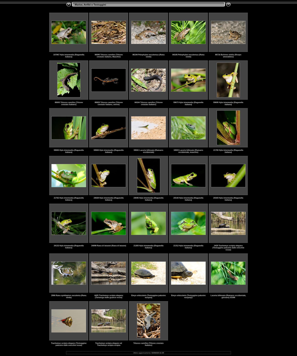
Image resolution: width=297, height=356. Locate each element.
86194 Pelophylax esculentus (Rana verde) (148, 56)
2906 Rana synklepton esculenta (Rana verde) (68, 296)
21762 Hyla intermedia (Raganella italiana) (69, 199)
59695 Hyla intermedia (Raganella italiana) (228, 103)
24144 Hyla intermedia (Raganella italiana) (188, 199)
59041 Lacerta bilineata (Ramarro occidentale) (148, 151)
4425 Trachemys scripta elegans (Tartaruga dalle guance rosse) (108, 296)
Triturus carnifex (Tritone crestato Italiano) (148, 344)
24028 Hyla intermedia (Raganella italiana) (109, 199)
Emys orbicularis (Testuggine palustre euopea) (148, 296)
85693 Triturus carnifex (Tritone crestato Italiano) (69, 103)
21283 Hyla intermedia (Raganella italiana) (148, 247)
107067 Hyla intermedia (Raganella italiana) (68, 56)
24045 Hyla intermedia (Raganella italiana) (148, 199)
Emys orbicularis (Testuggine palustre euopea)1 (188, 296)
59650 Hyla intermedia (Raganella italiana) (69, 151)
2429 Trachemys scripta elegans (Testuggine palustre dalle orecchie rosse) (228, 248)
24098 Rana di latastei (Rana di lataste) (108, 246)
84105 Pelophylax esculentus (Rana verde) (188, 56)
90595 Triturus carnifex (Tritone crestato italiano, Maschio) (109, 56)
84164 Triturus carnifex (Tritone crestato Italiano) (149, 103)
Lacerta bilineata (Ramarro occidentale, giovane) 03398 (228, 296)
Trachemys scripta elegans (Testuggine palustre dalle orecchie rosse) (68, 344)
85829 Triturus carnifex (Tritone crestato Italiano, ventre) (109, 103)
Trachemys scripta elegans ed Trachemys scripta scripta (108, 344)
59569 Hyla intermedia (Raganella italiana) (109, 151)
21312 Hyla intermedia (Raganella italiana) (188, 247)
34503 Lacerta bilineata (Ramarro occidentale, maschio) (188, 151)
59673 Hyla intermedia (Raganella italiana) (188, 103)
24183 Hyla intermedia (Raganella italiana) (228, 199)
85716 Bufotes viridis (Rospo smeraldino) (228, 56)
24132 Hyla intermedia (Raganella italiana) (69, 247)
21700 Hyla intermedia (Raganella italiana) (228, 151)
